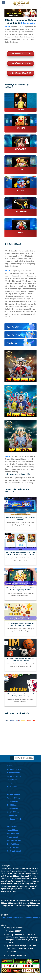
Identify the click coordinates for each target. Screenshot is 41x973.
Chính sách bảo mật (14, 773)
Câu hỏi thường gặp (14, 776)
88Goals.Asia (28, 23)
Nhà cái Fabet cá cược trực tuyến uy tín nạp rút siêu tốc (20, 518)
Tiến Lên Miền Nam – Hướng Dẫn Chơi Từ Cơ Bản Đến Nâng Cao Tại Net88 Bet (20, 589)
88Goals (7, 271)
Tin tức (9, 783)
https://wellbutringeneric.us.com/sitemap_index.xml (20, 917)
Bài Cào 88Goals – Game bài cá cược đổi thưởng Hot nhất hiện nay (20, 695)
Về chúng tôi (11, 766)
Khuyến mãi (12, 343)
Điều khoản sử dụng (14, 769)
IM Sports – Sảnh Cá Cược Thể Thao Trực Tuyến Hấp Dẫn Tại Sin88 (20, 659)
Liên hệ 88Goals (12, 780)
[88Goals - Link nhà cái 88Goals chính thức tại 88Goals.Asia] (21, 3)
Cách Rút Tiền (13, 335)
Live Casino (20, 149)
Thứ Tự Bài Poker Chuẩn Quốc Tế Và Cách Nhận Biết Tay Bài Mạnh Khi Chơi (20, 624)
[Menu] (3, 2)
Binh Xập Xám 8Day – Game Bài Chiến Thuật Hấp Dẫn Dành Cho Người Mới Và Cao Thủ (20, 553)
